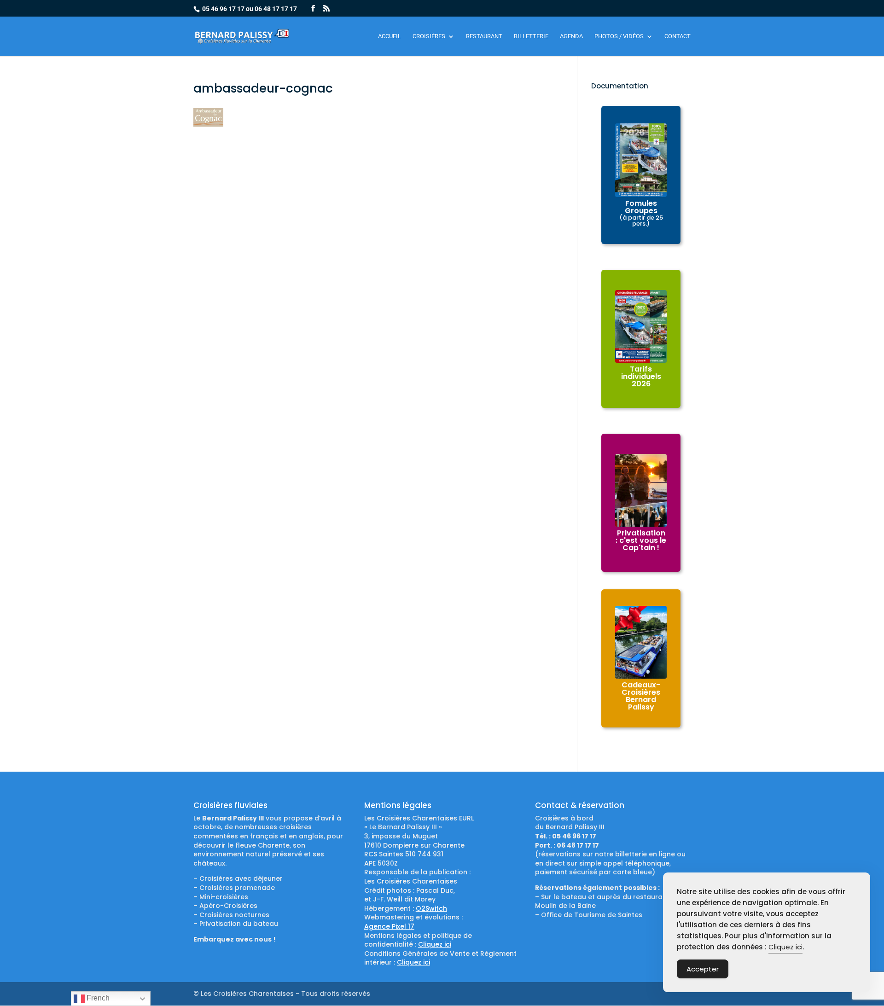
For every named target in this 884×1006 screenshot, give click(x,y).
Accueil (389, 36)
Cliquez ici (434, 944)
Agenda (571, 36)
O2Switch (431, 908)
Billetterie (531, 36)
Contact (677, 36)
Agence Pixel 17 (389, 926)
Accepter (702, 969)
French (97, 998)
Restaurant (484, 36)
